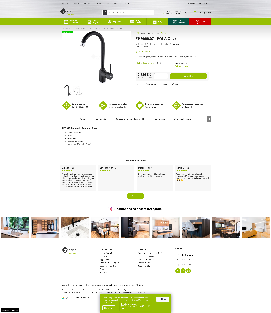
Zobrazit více (135, 196)
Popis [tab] (82, 119)
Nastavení (108, 308)
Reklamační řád (144, 266)
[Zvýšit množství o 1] (166, 76)
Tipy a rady (104, 259)
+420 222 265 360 (187, 260)
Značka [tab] (183, 119)
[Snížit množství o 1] (155, 76)
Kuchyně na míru (107, 253)
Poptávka (86, 4)
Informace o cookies (146, 259)
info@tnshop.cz (187, 255)
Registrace (203, 3)
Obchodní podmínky (146, 256)
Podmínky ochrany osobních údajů (152, 253)
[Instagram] (183, 270)
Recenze (65, 4)
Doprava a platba (145, 263)
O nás (107, 4)
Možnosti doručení (182, 64)
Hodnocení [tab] (159, 119)
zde (112, 302)
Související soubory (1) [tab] (130, 119)
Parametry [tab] (101, 119)
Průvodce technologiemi (109, 263)
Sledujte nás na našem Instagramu (138, 209)
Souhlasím (162, 299)
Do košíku (188, 76)
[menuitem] (71, 21)
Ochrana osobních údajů (133, 285)
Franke (163, 33)
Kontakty (117, 4)
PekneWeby (84, 298)
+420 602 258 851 (174, 11)
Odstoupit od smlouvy (10, 310)
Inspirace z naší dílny (108, 266)
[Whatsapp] (188, 270)
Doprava (76, 4)
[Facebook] (177, 270)
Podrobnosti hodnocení (170, 44)
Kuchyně (98, 4)
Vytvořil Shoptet (71, 298)
